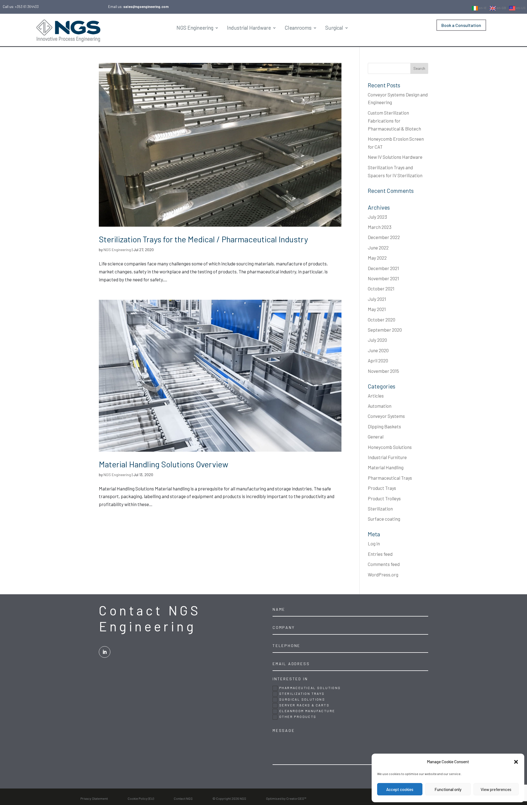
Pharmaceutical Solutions (310, 688)
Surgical (334, 28)
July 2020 (377, 340)
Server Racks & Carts (304, 705)
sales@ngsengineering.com (146, 6)
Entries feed (380, 554)
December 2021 (383, 268)
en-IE (482, 8)
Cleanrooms (298, 28)
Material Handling (385, 467)
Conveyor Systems (386, 416)
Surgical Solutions (302, 699)
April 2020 (378, 360)
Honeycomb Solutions (390, 447)
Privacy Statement (94, 798)
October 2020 (381, 319)
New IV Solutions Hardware (395, 157)
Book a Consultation (461, 25)
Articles (376, 395)
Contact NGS (183, 798)
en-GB (501, 8)
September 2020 (385, 329)
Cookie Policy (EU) (141, 798)
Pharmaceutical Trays (390, 478)
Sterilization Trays (302, 693)
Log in (374, 543)
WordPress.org (383, 574)
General (375, 436)
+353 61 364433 (27, 6)
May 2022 (377, 257)
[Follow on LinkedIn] (104, 652)
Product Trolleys (384, 498)
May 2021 (377, 309)
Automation (379, 406)
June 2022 (378, 247)
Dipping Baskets (384, 426)
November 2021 (383, 278)
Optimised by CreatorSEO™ (286, 798)
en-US (520, 8)
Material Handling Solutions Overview (163, 464)
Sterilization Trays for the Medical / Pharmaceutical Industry (203, 239)
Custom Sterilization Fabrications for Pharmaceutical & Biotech (394, 120)
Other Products (297, 716)
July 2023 (377, 217)
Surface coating (384, 518)
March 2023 (379, 227)
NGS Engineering (194, 28)
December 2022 (384, 237)
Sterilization (380, 508)
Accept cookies (399, 789)
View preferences (496, 789)
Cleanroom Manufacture (307, 711)
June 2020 (378, 350)
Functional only (448, 789)
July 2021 (377, 299)
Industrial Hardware (249, 28)
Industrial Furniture (387, 457)
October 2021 (381, 288)
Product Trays (382, 488)
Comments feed (384, 564)
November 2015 (383, 371)
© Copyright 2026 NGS (229, 798)
